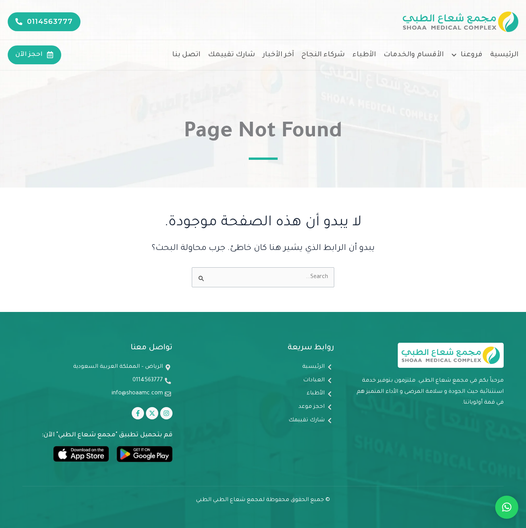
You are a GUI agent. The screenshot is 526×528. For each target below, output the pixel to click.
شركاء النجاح (323, 55)
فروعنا (471, 55)
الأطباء (364, 55)
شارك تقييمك (231, 55)
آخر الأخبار (278, 55)
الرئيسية (504, 55)
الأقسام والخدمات (414, 55)
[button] (506, 507)
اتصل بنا (186, 55)
